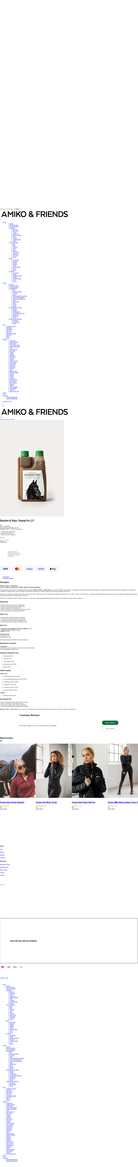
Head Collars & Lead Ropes (17, 1058)
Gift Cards (12, 1018)
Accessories (13, 1022)
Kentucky (8, 1130)
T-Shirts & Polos (14, 1041)
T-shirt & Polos (13, 1029)
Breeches (12, 992)
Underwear (12, 1016)
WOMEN (8, 990)
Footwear (12, 1009)
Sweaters (12, 1000)
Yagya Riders (9, 1151)
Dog (4, 1087)
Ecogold (8, 1120)
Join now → (20, 529)
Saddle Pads (13, 1064)
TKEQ (8, 1148)
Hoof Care (12, 1078)
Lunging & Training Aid (16, 1061)
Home (1, 419)
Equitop (8, 1122)
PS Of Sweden (10, 1142)
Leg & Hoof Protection (15, 1059)
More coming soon (11, 1153)
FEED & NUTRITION (12, 1081)
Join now (5, 1158)
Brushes (12, 1072)
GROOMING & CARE (12, 1070)
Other (7, 1098)
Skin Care (8, 1097)
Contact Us (3, 857)
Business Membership (11, 1161)
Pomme (8, 1139)
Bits (11, 1052)
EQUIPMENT (10, 1051)
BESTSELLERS (10, 987)
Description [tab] (6, 577)
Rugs (11, 1062)
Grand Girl (9, 1127)
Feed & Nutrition (7, 419)
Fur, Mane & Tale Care (15, 1075)
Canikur (8, 1114)
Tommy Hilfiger (10, 1149)
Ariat (7, 1110)
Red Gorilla (9, 1143)
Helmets (12, 1013)
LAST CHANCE (10, 989)
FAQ (1, 849)
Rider (4, 984)
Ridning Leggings (14, 1038)
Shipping (2, 855)
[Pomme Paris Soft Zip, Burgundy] (18, 797)
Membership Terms (5, 864)
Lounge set (12, 996)
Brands (5, 1101)
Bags (11, 1006)
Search (17, 209)
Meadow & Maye (10, 1135)
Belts (11, 1007)
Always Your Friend (11, 1107)
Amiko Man (9, 1106)
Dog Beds (9, 1090)
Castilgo (8, 1116)
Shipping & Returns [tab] (8, 578)
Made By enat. (10, 1133)
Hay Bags (12, 1083)
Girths (11, 1057)
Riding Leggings (14, 997)
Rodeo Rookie (10, 1145)
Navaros (8, 1136)
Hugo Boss (9, 1129)
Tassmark (8, 1146)
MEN (7, 1020)
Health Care (13, 1077)
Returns (2, 852)
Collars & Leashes (11, 1088)
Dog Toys (8, 1094)
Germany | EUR (7, 401)
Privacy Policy (3, 869)
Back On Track (10, 1111)
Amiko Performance (11, 1109)
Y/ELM (8, 1152)
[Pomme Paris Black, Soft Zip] (54, 797)
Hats (11, 1012)
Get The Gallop (10, 1123)
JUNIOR (8, 1033)
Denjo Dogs (9, 1119)
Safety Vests (13, 1015)
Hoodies (12, 1026)
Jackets (11, 994)
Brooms (12, 1071)
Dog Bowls (9, 1091)
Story (4, 1156)
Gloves (11, 1010)
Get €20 (2, 875)
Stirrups (11, 1067)
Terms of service (4, 867)
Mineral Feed (12, 419)
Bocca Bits (9, 1113)
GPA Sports (9, 1126)
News (4, 1155)
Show (11, 999)
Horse (3, 419)
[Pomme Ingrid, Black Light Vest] (90, 797)
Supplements (13, 1084)
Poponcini (9, 1140)
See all (11, 1003)
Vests (11, 1031)
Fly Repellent (13, 1074)
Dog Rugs (9, 1093)
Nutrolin (8, 1137)
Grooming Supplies (11, 1096)
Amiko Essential (10, 1104)
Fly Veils (12, 1055)
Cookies (2, 872)
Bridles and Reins (14, 1054)
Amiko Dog (9, 1103)
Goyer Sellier (9, 1124)
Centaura (8, 1117)
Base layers (12, 993)
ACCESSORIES (10, 1005)
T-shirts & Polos (14, 1002)
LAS (7, 1132)
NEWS (8, 986)
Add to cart (3, 542)
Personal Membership (11, 1159)
